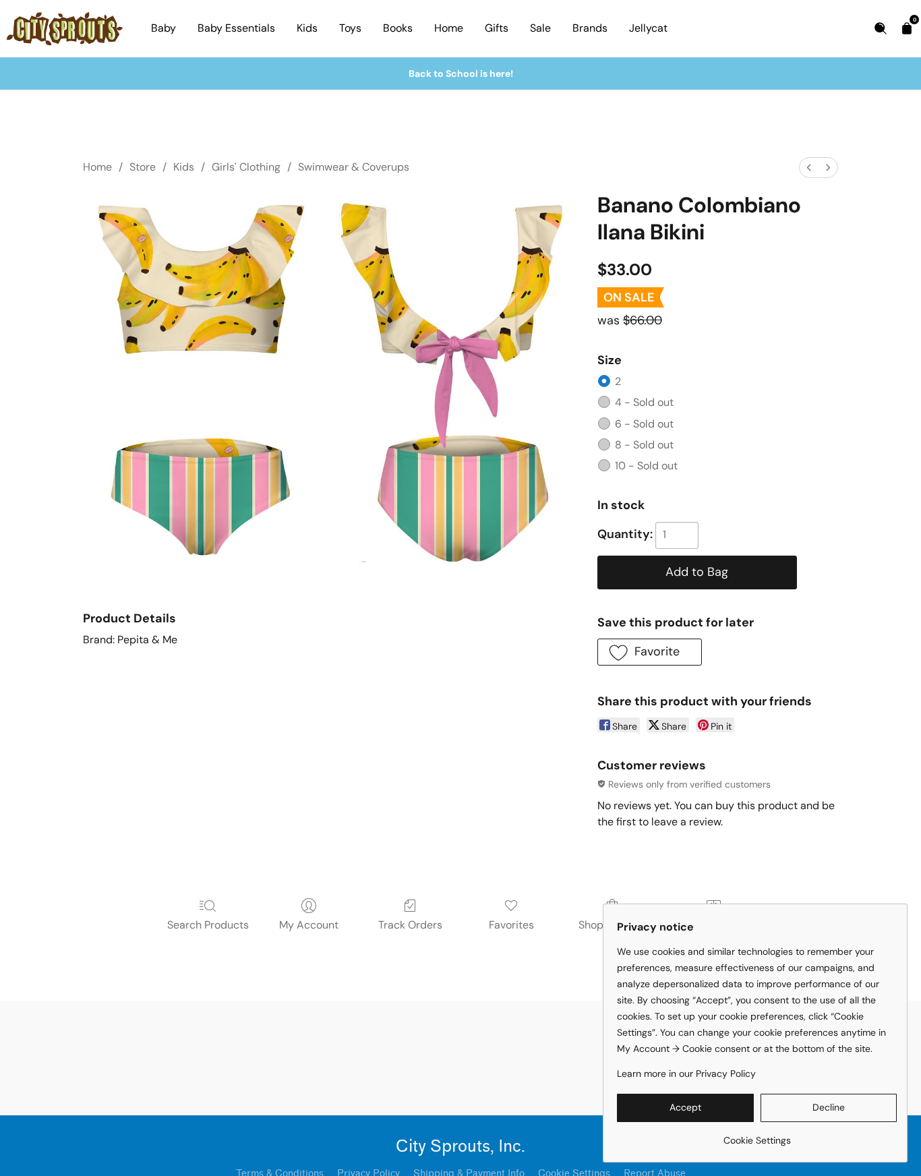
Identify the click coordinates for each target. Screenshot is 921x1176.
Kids (307, 28)
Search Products (208, 925)
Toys (350, 28)
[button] (649, 652)
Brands (589, 28)
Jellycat (648, 28)
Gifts (496, 28)
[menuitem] (809, 167)
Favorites (511, 925)
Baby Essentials (236, 28)
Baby (163, 28)
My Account (308, 925)
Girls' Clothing (246, 167)
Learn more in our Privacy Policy (686, 1073)
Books (398, 28)
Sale (540, 28)
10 (646, 466)
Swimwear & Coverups (353, 167)
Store (142, 167)
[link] (757, 1135)
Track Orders (410, 925)
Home (448, 28)
